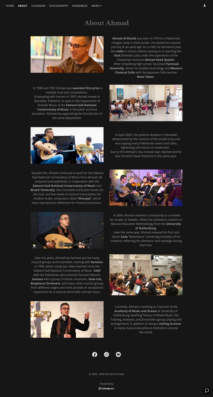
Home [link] (10, 5)
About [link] (22, 5)
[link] (95, 355)
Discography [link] (58, 5)
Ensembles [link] (80, 5)
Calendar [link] (38, 5)
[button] (97, 5)
